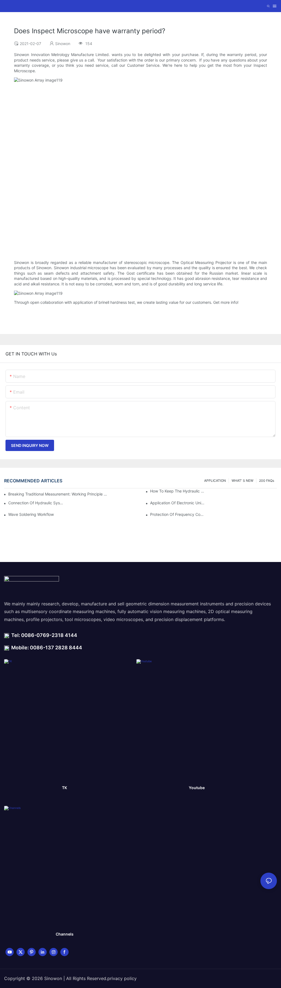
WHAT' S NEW (242, 480)
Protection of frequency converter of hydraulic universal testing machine (178, 514)
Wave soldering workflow (31, 514)
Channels (65, 934)
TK (64, 787)
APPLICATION (215, 480)
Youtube (197, 787)
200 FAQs (266, 480)
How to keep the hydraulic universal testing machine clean (178, 491)
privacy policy (122, 978)
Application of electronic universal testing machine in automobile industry (178, 502)
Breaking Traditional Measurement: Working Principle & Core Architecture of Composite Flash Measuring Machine (58, 494)
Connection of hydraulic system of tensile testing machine (36, 502)
